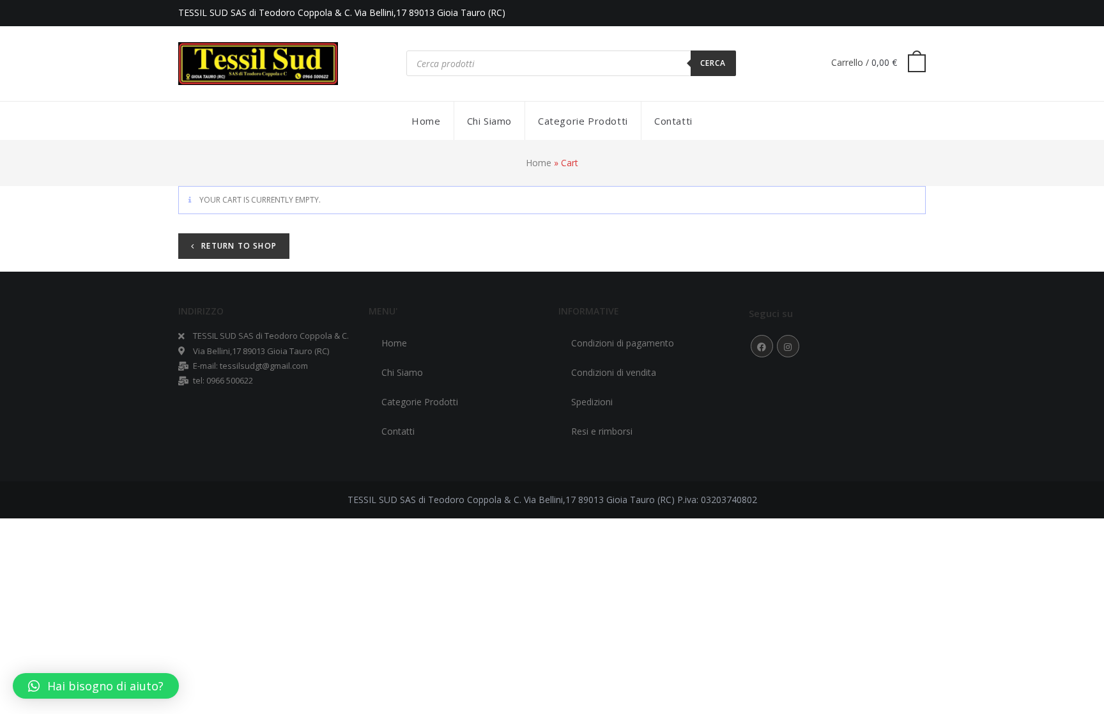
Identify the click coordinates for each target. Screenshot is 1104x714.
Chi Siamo (402, 372)
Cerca (713, 63)
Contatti (398, 431)
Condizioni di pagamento (622, 343)
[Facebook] (762, 346)
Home (538, 163)
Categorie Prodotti (419, 402)
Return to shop (238, 245)
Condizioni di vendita (613, 372)
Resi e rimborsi (601, 431)
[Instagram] (788, 346)
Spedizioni (592, 402)
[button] (96, 686)
